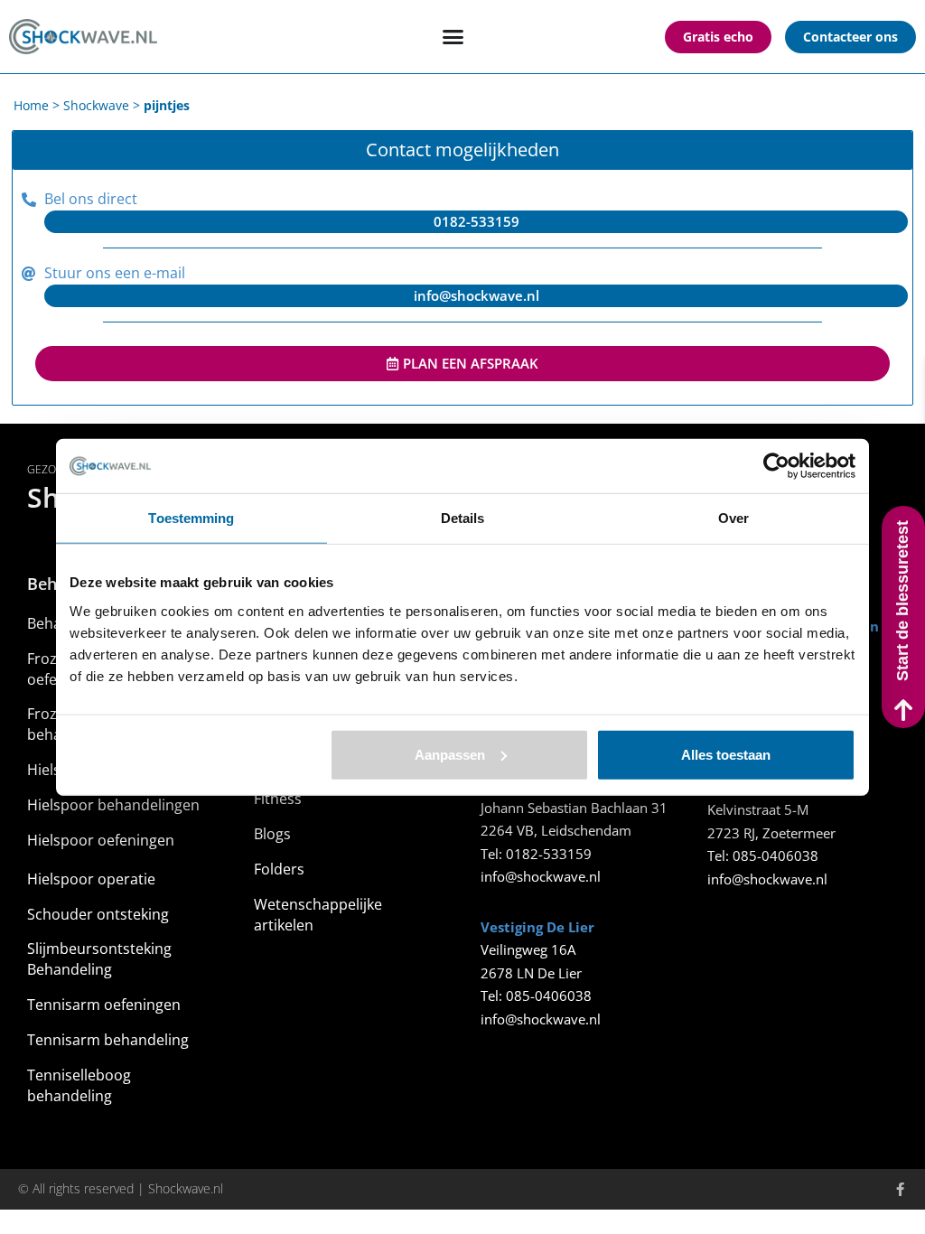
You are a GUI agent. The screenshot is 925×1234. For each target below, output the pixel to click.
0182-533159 (549, 854)
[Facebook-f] (900, 1189)
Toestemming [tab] (191, 518)
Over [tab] (733, 518)
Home (31, 105)
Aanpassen (450, 754)
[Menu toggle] (453, 36)
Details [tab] (463, 518)
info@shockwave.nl (541, 876)
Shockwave (96, 105)
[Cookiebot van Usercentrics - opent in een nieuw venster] (776, 466)
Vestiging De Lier (537, 927)
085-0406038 (549, 995)
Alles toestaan (726, 754)
